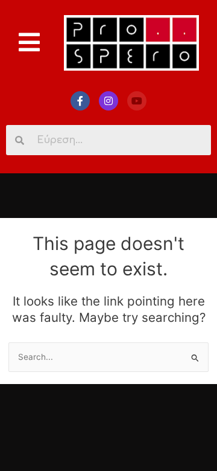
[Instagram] (108, 101)
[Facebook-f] (80, 101)
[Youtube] (136, 101)
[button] (29, 42)
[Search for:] (108, 357)
